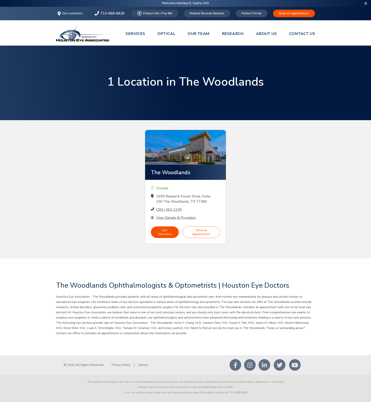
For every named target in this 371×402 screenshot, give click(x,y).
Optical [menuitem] (166, 33)
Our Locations (72, 13)
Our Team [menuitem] (198, 33)
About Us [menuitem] (266, 33)
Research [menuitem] (233, 33)
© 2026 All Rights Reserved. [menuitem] (84, 365)
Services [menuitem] (135, 33)
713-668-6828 (112, 13)
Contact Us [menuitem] (302, 33)
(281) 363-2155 (169, 209)
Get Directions (165, 232)
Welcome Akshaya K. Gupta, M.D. (185, 3)
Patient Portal (252, 13)
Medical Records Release (207, 13)
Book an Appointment (294, 13)
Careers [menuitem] (143, 365)
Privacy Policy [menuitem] (120, 365)
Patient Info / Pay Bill (157, 13)
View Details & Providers (176, 217)
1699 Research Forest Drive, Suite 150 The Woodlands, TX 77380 (183, 199)
